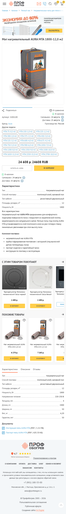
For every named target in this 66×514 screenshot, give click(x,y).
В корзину (49, 168)
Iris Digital (40, 510)
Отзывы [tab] (36, 369)
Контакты (38, 468)
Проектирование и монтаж (44, 458)
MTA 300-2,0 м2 (10, 136)
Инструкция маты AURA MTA (18, 428)
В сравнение (58, 110)
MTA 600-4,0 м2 (27, 140)
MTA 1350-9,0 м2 (28, 149)
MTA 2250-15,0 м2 (30, 154)
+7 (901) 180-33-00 (33, 483)
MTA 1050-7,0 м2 (44, 145)
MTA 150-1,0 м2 (26, 131)
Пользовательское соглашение (33, 502)
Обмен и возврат (53, 464)
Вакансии (27, 468)
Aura (10, 123)
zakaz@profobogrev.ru (33, 491)
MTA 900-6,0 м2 (27, 145)
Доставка (32, 464)
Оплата (22, 464)
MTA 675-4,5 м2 (43, 140)
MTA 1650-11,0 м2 (11, 154)
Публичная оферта (33, 506)
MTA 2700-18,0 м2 (49, 154)
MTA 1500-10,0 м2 (47, 149)
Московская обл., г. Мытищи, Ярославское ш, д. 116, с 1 (33, 487)
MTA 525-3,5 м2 (10, 140)
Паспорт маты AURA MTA (16, 432)
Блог (41, 464)
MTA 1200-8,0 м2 (10, 149)
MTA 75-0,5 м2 (9, 131)
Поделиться (11, 110)
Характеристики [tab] (10, 369)
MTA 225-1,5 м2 (42, 131)
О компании (10, 464)
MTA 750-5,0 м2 (10, 145)
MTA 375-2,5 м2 (27, 136)
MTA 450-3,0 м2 (43, 136)
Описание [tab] (25, 369)
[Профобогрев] (16, 3)
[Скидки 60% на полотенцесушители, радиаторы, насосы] (33, 25)
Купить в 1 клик (17, 168)
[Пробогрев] (33, 445)
